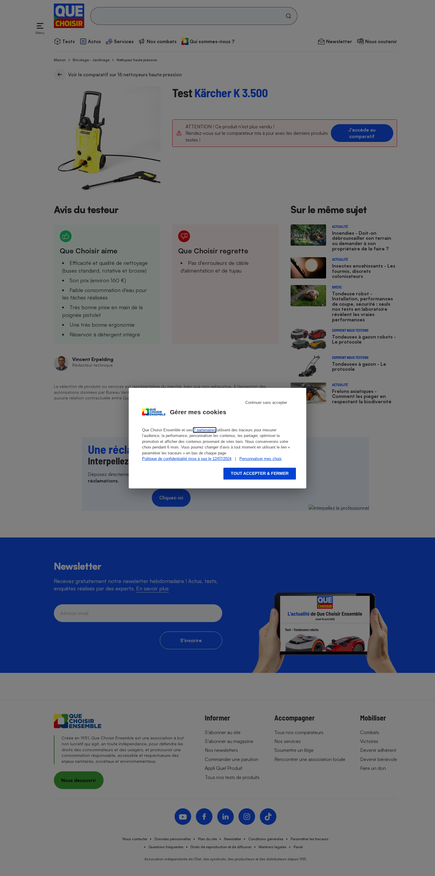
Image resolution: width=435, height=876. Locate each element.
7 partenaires (205, 430)
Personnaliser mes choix (260, 458)
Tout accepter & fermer (260, 473)
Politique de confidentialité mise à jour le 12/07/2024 (186, 458)
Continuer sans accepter (266, 402)
